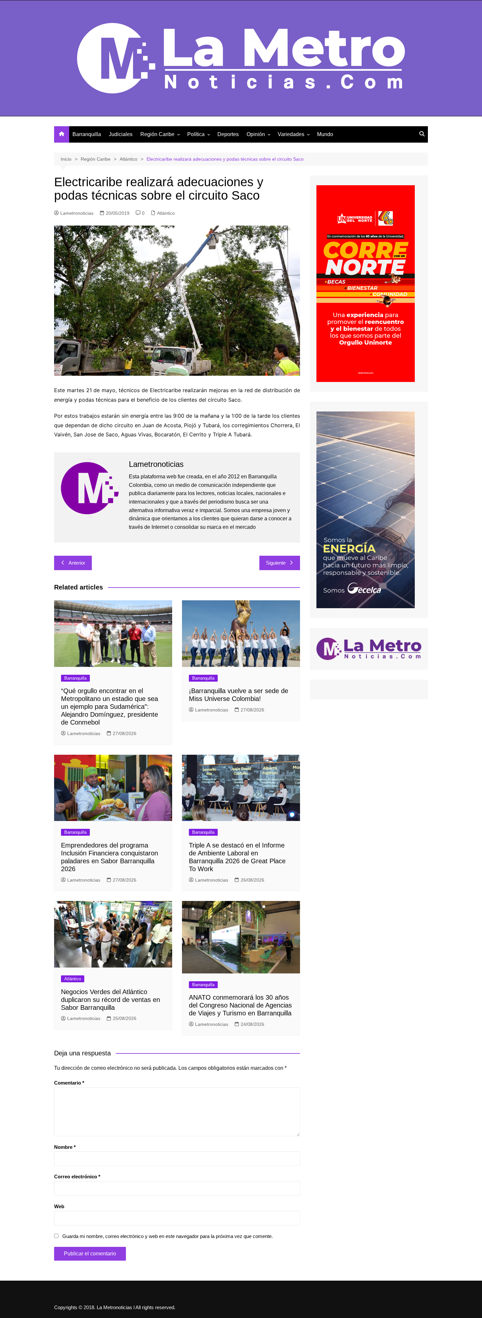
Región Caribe (157, 134)
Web (59, 1206)
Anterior (77, 563)
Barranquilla (86, 134)
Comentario (69, 1083)
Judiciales (120, 134)
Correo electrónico (77, 1176)
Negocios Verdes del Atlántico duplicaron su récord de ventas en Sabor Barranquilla (110, 999)
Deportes (228, 134)
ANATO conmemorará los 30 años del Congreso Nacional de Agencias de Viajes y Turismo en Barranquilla (240, 1005)
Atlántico (166, 213)
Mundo (325, 134)
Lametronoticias (76, 213)
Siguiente (276, 563)
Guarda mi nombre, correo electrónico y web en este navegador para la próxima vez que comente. (167, 1236)
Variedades (291, 134)
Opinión (256, 134)
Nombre (65, 1147)
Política (196, 134)
